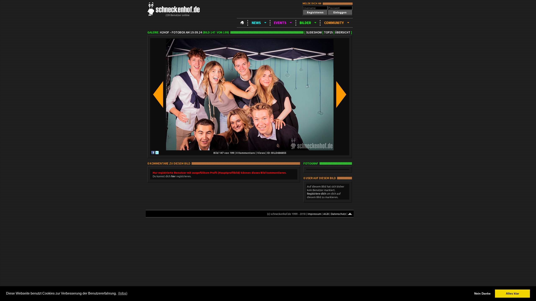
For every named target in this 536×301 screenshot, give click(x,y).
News (256, 22)
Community (334, 22)
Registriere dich (316, 193)
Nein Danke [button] (482, 293)
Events (280, 22)
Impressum (314, 214)
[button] (315, 12)
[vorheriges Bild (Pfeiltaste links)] (158, 94)
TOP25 (328, 32)
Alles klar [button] (512, 293)
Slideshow (314, 32)
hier (173, 176)
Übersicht (342, 32)
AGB (326, 214)
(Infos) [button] (122, 293)
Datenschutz (338, 214)
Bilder (305, 22)
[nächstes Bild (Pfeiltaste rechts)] (341, 94)
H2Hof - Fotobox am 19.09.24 (181, 32)
